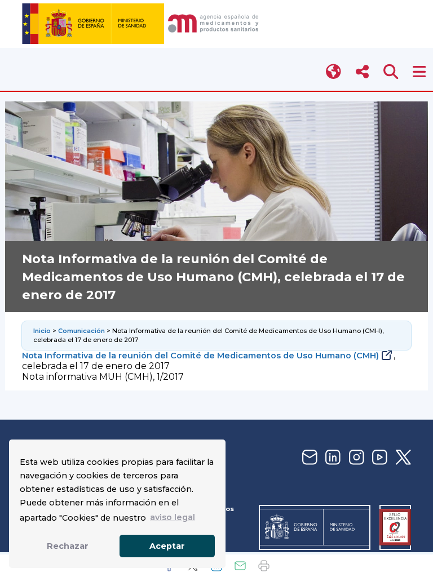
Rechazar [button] (68, 546)
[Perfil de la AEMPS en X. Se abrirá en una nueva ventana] (402, 458)
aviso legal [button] (172, 517)
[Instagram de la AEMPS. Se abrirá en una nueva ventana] (355, 458)
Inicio (42, 331)
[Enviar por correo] (240, 565)
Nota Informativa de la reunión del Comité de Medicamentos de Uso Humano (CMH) (200, 355)
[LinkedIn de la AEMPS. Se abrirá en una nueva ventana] (331, 458)
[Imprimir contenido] (264, 565)
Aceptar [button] (167, 546)
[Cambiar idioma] (334, 71)
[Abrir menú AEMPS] (419, 71)
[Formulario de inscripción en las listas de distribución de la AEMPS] (308, 458)
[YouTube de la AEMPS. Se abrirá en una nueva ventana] (378, 458)
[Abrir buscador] (391, 71)
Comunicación (81, 331)
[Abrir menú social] (362, 71)
